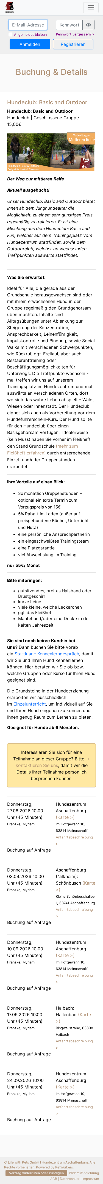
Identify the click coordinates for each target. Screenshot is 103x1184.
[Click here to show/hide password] (88, 25)
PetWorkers (64, 1167)
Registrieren (73, 44)
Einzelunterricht (29, 704)
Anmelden (30, 44)
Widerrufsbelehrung (84, 1173)
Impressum (90, 1179)
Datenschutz (70, 1179)
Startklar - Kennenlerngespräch (47, 653)
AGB (53, 1179)
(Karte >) (65, 817)
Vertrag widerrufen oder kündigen (36, 1173)
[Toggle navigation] (91, 7)
